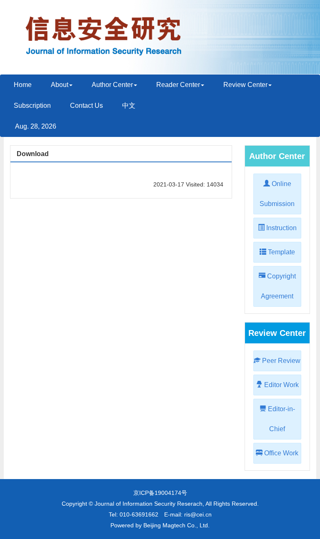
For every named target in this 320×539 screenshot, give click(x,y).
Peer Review (280, 360)
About (59, 84)
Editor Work (280, 384)
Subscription (32, 105)
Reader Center (178, 84)
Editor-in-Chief (280, 418)
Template (280, 252)
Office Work (280, 453)
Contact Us (86, 105)
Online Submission (277, 193)
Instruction (281, 227)
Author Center (112, 84)
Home (23, 84)
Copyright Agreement (278, 286)
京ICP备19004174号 (160, 492)
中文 (128, 105)
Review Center (245, 84)
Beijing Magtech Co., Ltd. (176, 525)
